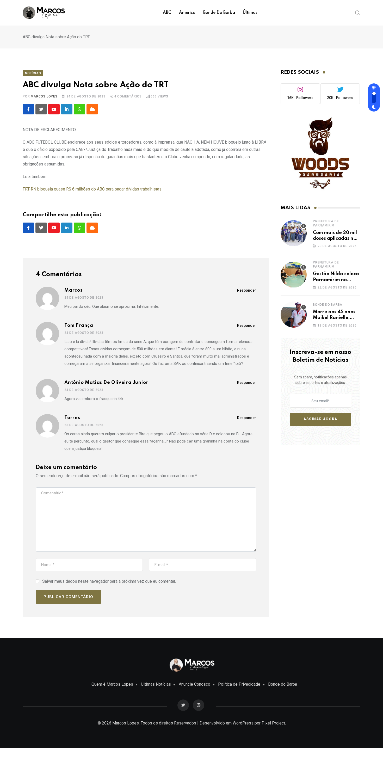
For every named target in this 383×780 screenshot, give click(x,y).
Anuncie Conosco (194, 684)
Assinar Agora (320, 419)
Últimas (250, 13)
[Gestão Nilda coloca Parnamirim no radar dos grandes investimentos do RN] (294, 275)
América (187, 13)
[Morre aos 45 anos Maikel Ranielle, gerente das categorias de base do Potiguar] (294, 315)
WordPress (243, 723)
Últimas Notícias (156, 684)
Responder (246, 290)
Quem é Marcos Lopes (112, 684)
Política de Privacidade (239, 684)
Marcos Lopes (44, 96)
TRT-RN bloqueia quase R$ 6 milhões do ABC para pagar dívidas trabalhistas (92, 189)
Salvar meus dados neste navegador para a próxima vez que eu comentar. (109, 581)
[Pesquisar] (357, 12)
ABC (167, 13)
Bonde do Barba (219, 13)
